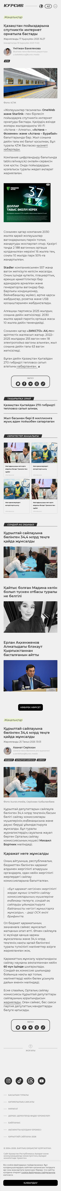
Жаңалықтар (13, 17)
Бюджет (9, 760)
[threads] (30, 1081)
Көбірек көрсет (30, 707)
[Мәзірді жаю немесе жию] (55, 6)
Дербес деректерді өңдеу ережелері (29, 1116)
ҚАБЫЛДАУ (31, 1182)
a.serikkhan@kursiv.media (25, 753)
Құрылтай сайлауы (25, 760)
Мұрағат (13, 1109)
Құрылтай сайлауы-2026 (22, 1137)
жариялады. (12, 1002)
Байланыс (14, 1123)
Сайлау (41, 760)
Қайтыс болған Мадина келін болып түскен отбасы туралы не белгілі (30, 592)
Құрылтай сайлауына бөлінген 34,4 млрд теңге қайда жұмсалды (27, 537)
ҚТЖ (7, 61)
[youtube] (41, 1081)
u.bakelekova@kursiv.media (26, 54)
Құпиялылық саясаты (21, 1102)
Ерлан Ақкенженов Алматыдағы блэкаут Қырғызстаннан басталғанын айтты (23, 648)
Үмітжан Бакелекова (27, 48)
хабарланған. (27, 366)
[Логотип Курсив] (14, 5)
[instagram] (8, 1081)
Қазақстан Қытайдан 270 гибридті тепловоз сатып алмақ (29, 406)
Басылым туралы (18, 1095)
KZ (48, 6)
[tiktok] (19, 1081)
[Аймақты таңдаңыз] (41, 6)
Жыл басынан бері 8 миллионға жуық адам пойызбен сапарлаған (29, 420)
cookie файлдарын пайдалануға (38, 1172)
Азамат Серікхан (24, 747)
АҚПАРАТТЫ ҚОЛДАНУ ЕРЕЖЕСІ (24, 1130)
